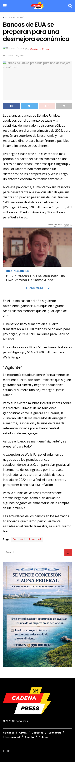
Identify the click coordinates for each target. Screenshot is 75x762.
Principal (35, 539)
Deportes (37, 732)
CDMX (23, 732)
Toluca (43, 737)
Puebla (29, 737)
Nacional (8, 732)
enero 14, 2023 (17, 55)
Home (6, 17)
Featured (19, 539)
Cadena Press (39, 49)
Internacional (11, 737)
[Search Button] (68, 552)
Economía (19, 17)
